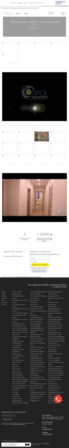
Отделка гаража (52, 349)
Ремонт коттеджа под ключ (37, 319)
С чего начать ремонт (17, 375)
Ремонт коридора (16, 343)
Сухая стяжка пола (52, 383)
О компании (31, 2)
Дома (26, 13)
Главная (3, 291)
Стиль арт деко (16, 396)
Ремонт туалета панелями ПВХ (55, 373)
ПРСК (40, 276)
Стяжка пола (51, 381)
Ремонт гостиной (16, 362)
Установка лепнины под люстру (37, 394)
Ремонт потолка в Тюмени (54, 345)
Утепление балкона (17, 345)
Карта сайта (45, 443)
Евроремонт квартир (17, 373)
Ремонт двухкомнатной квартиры (38, 296)
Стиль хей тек (15, 390)
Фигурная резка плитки (53, 311)
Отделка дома (33, 315)
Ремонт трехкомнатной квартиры (20, 402)
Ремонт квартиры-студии (18, 377)
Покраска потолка (34, 368)
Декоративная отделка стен (55, 368)
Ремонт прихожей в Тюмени (19, 326)
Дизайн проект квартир (18, 341)
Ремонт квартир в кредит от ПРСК (20, 385)
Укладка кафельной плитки (36, 364)
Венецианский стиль (35, 300)
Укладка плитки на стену (54, 396)
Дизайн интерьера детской (55, 317)
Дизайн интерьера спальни (55, 328)
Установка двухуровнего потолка (38, 383)
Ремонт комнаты (16, 334)
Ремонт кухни (15, 366)
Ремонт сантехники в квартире (55, 375)
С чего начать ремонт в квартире (20, 313)
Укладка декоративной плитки (37, 366)
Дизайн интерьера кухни (54, 332)
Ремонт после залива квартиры (19, 328)
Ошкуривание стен (34, 400)
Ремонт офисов (34, 302)
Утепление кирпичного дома (37, 328)
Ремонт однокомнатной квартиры (38, 291)
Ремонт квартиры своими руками (20, 379)
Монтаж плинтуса (52, 306)
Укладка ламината (16, 294)
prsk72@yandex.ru (59, 2)
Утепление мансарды (35, 326)
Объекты (13, 2)
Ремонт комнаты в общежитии (19, 332)
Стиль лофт (15, 392)
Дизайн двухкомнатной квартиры (56, 338)
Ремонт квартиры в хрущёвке (19, 381)
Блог (42, 2)
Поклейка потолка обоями (36, 370)
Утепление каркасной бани (36, 330)
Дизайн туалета (52, 330)
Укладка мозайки (34, 355)
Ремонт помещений (17, 291)
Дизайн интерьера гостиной (55, 326)
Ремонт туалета (16, 370)
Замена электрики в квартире (37, 351)
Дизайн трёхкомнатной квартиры (56, 336)
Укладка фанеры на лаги (54, 296)
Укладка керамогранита (36, 360)
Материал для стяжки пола (54, 388)
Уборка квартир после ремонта (55, 370)
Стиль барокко (15, 394)
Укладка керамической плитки (37, 362)
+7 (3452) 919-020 (60, 1)
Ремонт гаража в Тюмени (36, 308)
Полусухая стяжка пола (53, 385)
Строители (20, 2)
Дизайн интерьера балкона (55, 323)
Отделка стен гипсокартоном (55, 366)
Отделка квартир (16, 353)
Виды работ (33, 332)
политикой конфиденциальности (39, 271)
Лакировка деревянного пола (55, 308)
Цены (25, 2)
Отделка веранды (52, 351)
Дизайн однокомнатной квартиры (56, 341)
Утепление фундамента (36, 323)
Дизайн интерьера (52, 343)
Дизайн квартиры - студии (54, 334)
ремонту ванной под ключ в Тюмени (23, 276)
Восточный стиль (34, 298)
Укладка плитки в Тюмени (54, 394)
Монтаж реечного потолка (36, 385)
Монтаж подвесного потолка (37, 377)
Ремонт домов (33, 304)
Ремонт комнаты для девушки (19, 330)
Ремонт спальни (16, 368)
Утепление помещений (35, 321)
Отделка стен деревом (53, 360)
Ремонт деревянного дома (36, 306)
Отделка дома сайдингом (36, 317)
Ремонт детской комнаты (18, 360)
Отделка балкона (16, 347)
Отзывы (3, 294)
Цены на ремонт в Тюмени (18, 388)
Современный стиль (17, 398)
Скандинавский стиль (17, 400)
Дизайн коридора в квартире (55, 319)
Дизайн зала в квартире (54, 321)
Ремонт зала (15, 364)
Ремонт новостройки (35, 294)
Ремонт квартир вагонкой (18, 383)
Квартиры (8, 13)
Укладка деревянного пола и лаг (38, 392)
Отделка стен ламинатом (54, 358)
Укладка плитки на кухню (36, 353)
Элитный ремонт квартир (18, 323)
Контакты (37, 2)
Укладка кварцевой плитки (36, 358)
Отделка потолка (52, 347)
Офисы (18, 13)
